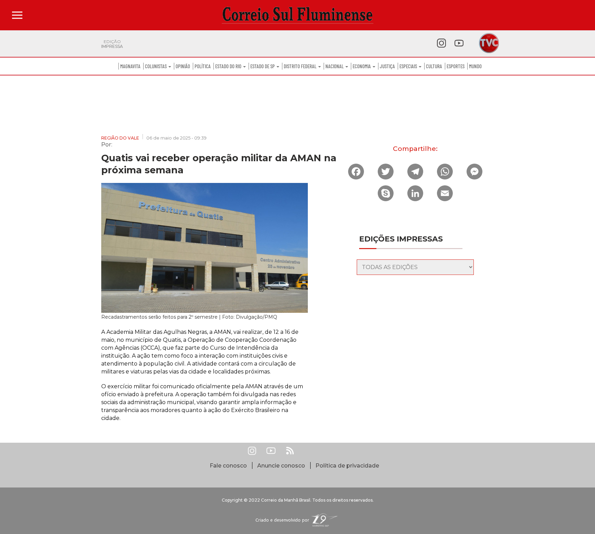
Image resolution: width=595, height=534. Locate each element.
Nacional (335, 66)
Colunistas (156, 66)
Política (203, 66)
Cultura (434, 66)
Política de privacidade (347, 465)
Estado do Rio (228, 66)
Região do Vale (120, 138)
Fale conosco (228, 465)
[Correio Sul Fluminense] (297, 15)
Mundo (475, 66)
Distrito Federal (300, 66)
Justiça (387, 66)
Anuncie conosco (281, 465)
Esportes (455, 66)
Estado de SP (263, 66)
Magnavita (130, 66)
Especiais (408, 66)
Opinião (183, 66)
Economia (362, 66)
